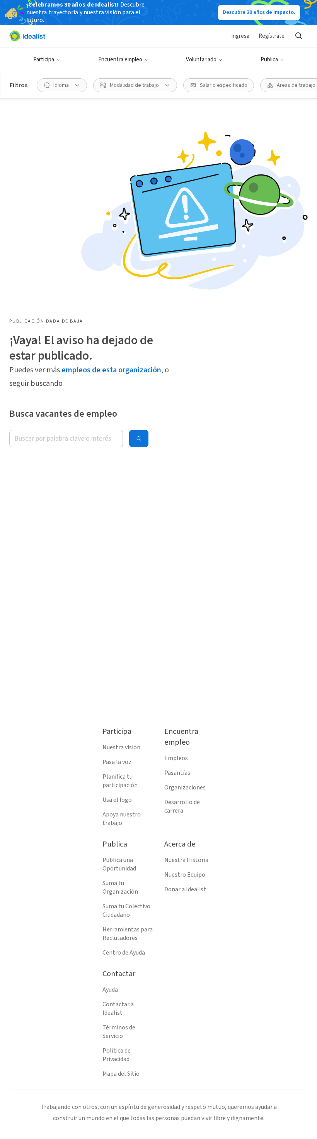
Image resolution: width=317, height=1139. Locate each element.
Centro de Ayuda (123, 952)
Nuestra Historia (186, 860)
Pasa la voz (116, 762)
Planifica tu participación (120, 780)
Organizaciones (185, 787)
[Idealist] (27, 35)
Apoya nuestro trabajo (121, 818)
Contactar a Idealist (118, 1008)
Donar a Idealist (185, 889)
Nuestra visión (121, 747)
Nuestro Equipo (184, 874)
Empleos (176, 758)
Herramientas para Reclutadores (127, 933)
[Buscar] (298, 36)
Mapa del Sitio (121, 1074)
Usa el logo (117, 800)
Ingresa (240, 36)
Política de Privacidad (116, 1054)
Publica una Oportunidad (119, 864)
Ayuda (110, 989)
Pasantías (177, 773)
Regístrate (272, 36)
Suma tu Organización (120, 887)
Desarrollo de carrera (182, 806)
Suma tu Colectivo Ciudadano (126, 910)
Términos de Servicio (118, 1031)
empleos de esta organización (111, 370)
